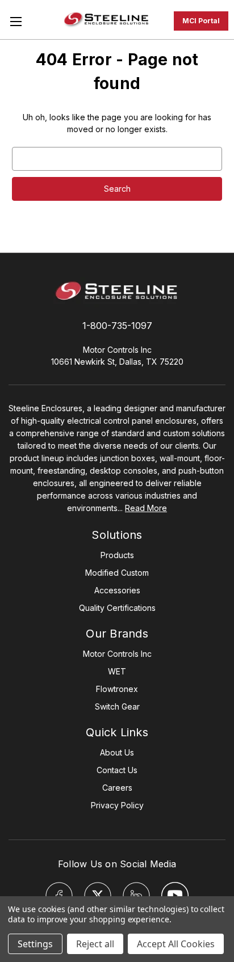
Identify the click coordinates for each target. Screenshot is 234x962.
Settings (35, 944)
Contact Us (117, 770)
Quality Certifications (117, 608)
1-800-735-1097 (117, 325)
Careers (117, 787)
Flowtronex (117, 689)
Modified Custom (117, 572)
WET (117, 671)
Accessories (117, 590)
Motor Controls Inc (117, 654)
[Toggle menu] (15, 21)
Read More (146, 508)
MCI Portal (201, 20)
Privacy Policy (117, 805)
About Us (117, 752)
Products (117, 555)
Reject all (95, 944)
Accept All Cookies (176, 944)
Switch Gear (117, 706)
